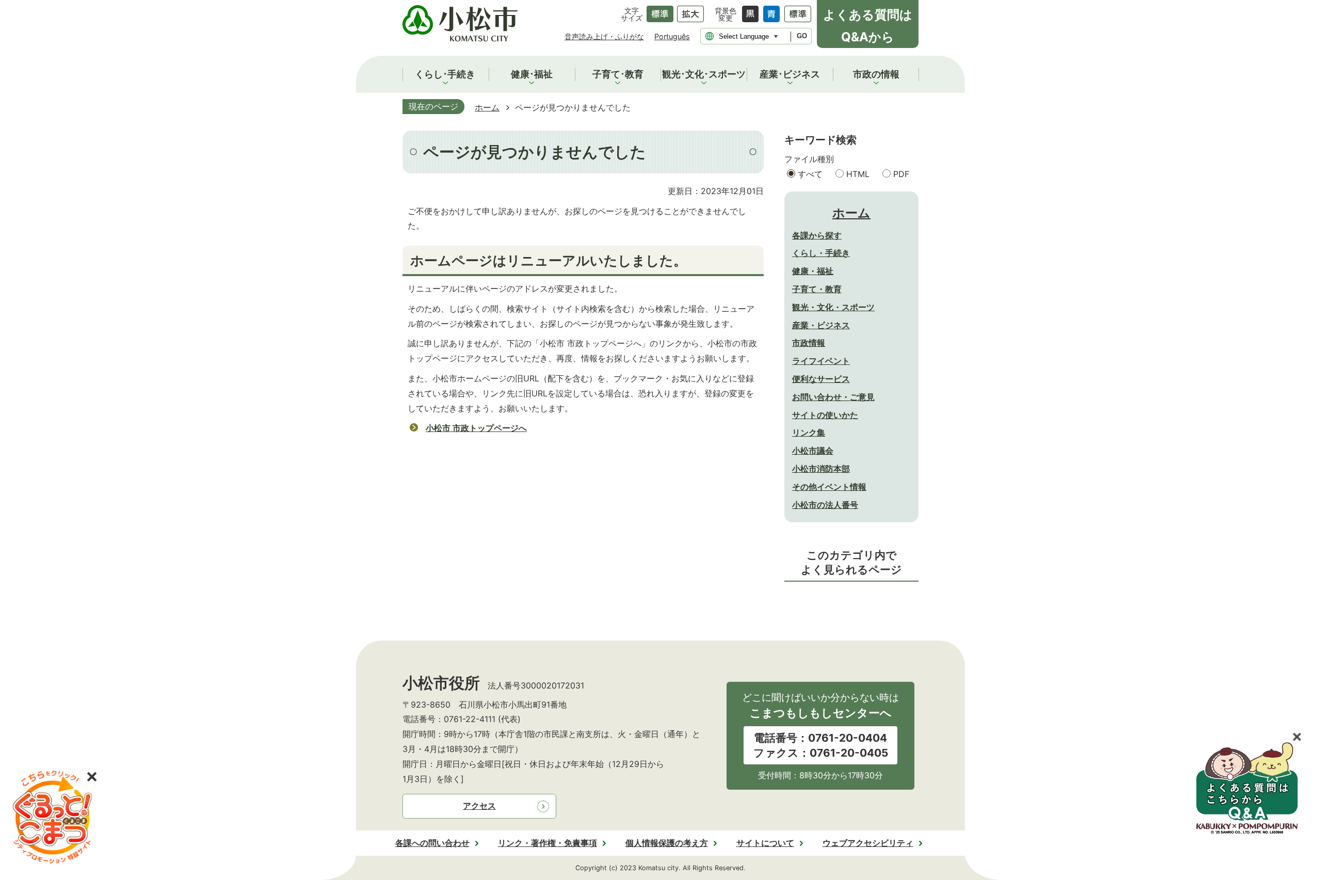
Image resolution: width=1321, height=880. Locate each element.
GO (802, 36)
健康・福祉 (812, 271)
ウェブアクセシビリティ (868, 843)
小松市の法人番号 (825, 505)
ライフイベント (821, 361)
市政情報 (808, 343)
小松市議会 (812, 450)
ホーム (487, 107)
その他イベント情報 (829, 487)
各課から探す (817, 235)
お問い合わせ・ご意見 (833, 397)
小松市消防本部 (821, 468)
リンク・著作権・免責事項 (547, 843)
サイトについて (765, 843)
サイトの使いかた (825, 415)
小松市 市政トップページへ (476, 428)
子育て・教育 (817, 289)
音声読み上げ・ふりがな (604, 36)
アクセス (479, 806)
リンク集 (808, 432)
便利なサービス (821, 379)
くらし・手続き (821, 253)
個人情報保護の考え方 (666, 843)
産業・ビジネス (821, 325)
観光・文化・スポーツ (833, 307)
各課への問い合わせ (432, 843)
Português (672, 36)
